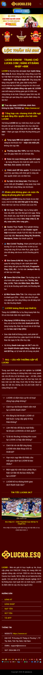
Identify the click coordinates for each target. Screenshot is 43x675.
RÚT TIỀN (8, 613)
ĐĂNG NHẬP (10, 604)
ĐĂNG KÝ (8, 600)
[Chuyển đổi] (4, 398)
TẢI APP (8, 618)
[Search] (40, 4)
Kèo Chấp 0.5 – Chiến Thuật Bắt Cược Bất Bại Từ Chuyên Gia (21, 523)
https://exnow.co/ (32, 108)
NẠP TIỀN (9, 609)
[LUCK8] (21, 4)
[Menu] (4, 4)
